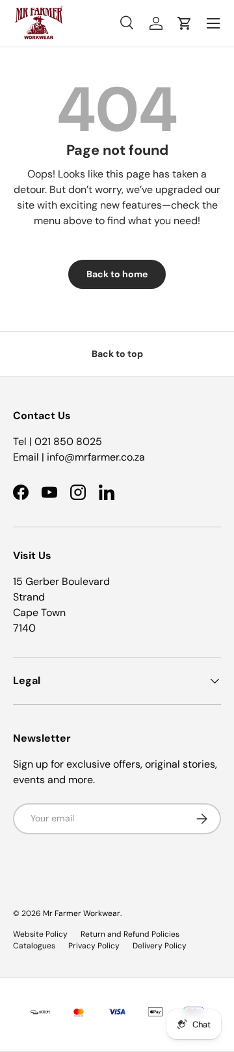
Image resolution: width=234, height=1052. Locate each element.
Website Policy (40, 934)
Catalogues (34, 946)
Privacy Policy (94, 946)
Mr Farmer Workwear (81, 913)
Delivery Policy (160, 946)
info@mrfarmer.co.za (96, 457)
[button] (184, 23)
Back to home (117, 274)
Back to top (117, 354)
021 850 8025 (68, 441)
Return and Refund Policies (130, 934)
